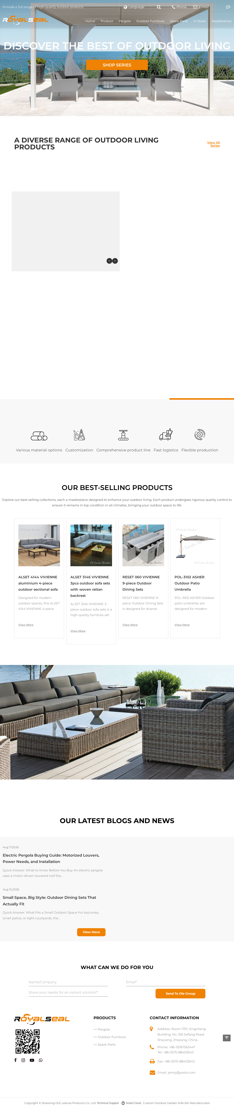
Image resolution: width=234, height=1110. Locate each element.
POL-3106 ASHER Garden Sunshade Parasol (190, 583)
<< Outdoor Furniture (110, 1037)
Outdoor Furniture (150, 21)
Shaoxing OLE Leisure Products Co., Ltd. (69, 1103)
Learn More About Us (143, 388)
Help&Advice (221, 21)
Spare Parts (179, 21)
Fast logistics (166, 450)
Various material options (39, 450)
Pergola (125, 21)
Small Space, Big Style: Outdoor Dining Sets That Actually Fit (49, 858)
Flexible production (199, 450)
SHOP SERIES (117, 64)
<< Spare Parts (105, 1044)
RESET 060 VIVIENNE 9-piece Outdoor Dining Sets (89, 583)
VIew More (91, 932)
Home (90, 21)
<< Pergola (102, 1029)
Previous (109, 261)
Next (115, 261)
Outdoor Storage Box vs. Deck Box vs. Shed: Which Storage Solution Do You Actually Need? (52, 900)
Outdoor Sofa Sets (107, 237)
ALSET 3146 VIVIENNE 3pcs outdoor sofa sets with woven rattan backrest (38, 586)
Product (107, 21)
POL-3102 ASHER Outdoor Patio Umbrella (137, 583)
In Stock (200, 21)
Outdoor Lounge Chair (178, 237)
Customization (79, 450)
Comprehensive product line (123, 450)
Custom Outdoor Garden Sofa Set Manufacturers (176, 1103)
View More (25, 631)
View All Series (213, 144)
